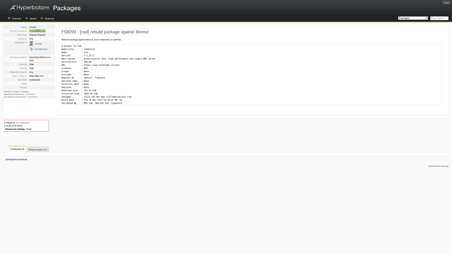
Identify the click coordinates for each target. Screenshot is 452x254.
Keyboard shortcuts (17, 159)
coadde (38, 43)
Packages (24, 91)
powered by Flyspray (438, 165)
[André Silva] (31, 50)
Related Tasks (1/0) (38, 149)
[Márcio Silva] (31, 44)
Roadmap (49, 18)
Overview (16, 18)
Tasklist (33, 18)
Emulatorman (41, 48)
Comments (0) (17, 149)
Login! (447, 2)
